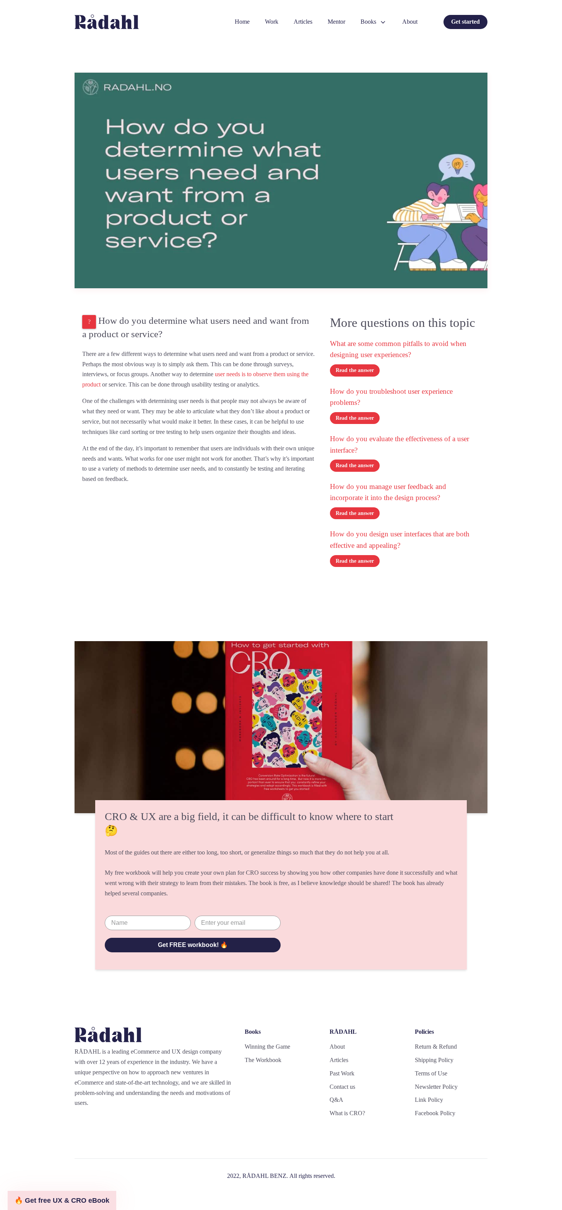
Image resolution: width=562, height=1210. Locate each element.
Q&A (336, 1099)
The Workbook (263, 1060)
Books (368, 21)
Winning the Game (267, 1046)
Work (271, 21)
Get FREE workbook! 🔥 (193, 945)
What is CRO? (347, 1113)
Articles (303, 21)
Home (242, 21)
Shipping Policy (434, 1060)
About (409, 21)
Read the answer (355, 370)
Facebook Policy (435, 1113)
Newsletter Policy (436, 1086)
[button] (62, 1200)
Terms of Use (431, 1073)
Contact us (342, 1086)
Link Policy (429, 1099)
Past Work (342, 1073)
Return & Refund (436, 1046)
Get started (465, 21)
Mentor (336, 21)
